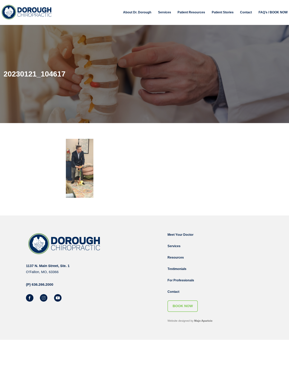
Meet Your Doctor (180, 234)
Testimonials (177, 269)
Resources (176, 257)
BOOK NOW (183, 306)
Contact (173, 291)
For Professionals (181, 280)
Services (174, 246)
